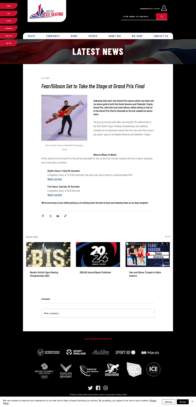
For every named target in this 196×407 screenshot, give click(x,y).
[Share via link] (65, 215)
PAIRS (8, 13)
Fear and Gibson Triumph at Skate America (145, 274)
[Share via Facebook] (42, 215)
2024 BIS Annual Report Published (95, 272)
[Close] (192, 402)
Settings (168, 401)
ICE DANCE (8, 21)
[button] (31, 36)
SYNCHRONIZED (8, 28)
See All (167, 236)
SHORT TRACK (9, 36)
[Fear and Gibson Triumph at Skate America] (148, 254)
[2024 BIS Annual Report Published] (98, 254)
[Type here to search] (161, 16)
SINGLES (9, 6)
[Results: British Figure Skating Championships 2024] (48, 254)
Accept (182, 401)
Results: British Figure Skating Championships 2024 (44, 274)
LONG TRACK (9, 43)
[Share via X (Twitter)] (50, 215)
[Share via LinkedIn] (57, 215)
